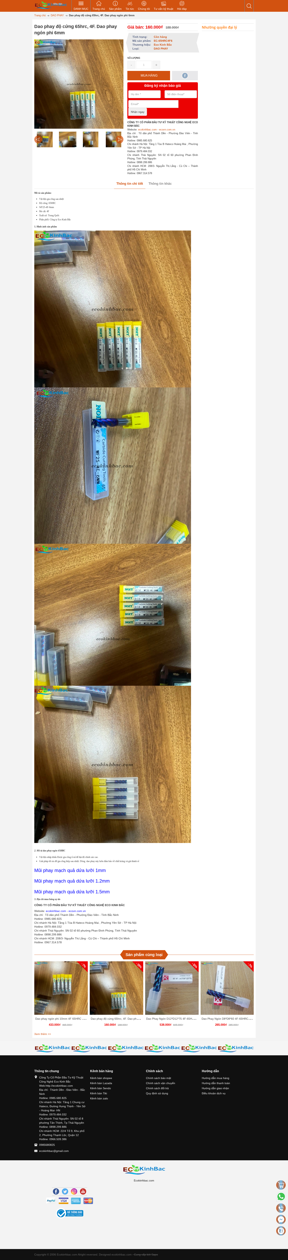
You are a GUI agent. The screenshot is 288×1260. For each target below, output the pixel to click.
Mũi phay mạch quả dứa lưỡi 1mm (70, 870)
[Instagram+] (74, 1191)
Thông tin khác (160, 183)
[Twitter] (65, 1191)
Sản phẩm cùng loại (144, 954)
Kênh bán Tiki (98, 1093)
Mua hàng (172, 989)
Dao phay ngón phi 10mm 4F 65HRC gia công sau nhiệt (70, 1018)
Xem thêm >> (42, 1034)
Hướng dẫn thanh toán (216, 1083)
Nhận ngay (137, 111)
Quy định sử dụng (157, 1093)
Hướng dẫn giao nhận (215, 1088)
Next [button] (119, 139)
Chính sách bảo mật (158, 1078)
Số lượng (133, 58)
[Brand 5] (126, 1048)
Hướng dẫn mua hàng (215, 1078)
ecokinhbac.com (147, 129)
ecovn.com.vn (167, 129)
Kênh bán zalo (99, 1098)
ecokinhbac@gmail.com (54, 1150)
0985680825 (47, 1144)
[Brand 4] (89, 1048)
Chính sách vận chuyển (160, 1083)
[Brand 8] (235, 1048)
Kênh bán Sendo (100, 1088)
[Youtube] (83, 1191)
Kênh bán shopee (101, 1078)
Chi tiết (60, 989)
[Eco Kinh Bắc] (51, 5)
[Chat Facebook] (281, 1219)
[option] (44, 139)
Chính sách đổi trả (157, 1088)
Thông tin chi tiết (129, 183)
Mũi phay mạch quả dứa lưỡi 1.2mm (72, 881)
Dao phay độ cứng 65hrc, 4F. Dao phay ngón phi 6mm (124, 1018)
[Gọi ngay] (281, 1208)
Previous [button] (38, 139)
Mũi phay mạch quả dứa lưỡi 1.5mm (72, 891)
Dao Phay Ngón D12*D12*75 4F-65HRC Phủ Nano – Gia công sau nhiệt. (191, 1018)
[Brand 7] (199, 1048)
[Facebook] (56, 1191)
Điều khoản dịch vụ (214, 1093)
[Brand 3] (52, 1048)
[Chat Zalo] (281, 1230)
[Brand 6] (162, 1048)
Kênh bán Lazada (101, 1083)
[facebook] (185, 75)
